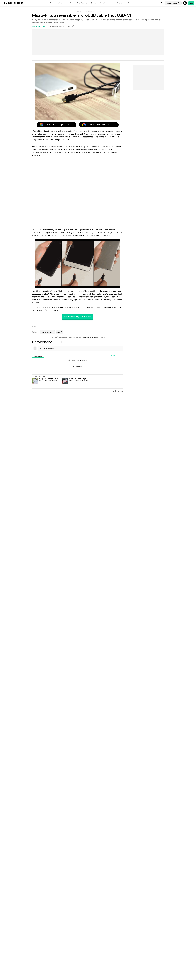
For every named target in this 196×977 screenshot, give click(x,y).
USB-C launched (87, 134)
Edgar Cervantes (39, 26)
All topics (119, 3)
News (51, 3)
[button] (98, 3)
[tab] (38, 356)
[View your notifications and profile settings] (121, 356)
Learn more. (115, 11)
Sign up (119, 342)
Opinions (60, 3)
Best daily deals (172, 3)
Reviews (70, 3)
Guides (93, 3)
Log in (114, 342)
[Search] (161, 3)
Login (191, 3)
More (130, 3)
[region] (77, 366)
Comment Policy (89, 337)
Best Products (82, 3)
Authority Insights (106, 3)
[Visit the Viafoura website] (118, 391)
